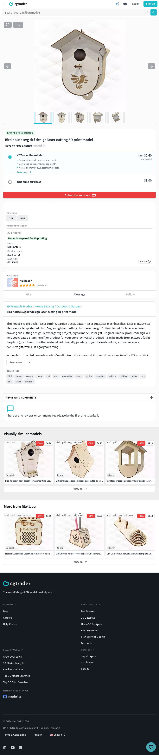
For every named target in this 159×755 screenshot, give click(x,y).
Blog (5, 611)
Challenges (87, 662)
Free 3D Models (90, 630)
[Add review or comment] (151, 397)
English (56, 735)
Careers (7, 617)
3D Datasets (88, 617)
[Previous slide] (7, 66)
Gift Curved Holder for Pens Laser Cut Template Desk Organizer (86, 553)
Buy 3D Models (89, 604)
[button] (146, 12)
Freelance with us (13, 669)
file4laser (26, 281)
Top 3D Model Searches (16, 676)
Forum (85, 669)
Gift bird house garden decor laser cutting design (80, 480)
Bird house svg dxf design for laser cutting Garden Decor (32, 480)
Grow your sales (12, 656)
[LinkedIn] (5, 748)
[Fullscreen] (8, 25)
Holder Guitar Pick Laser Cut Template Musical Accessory (33, 553)
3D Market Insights (13, 663)
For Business (88, 611)
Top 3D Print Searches (15, 682)
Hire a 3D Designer (91, 624)
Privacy (38, 734)
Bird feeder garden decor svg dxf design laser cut (130, 480)
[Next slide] (151, 66)
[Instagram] (21, 748)
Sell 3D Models (11, 649)
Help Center (10, 624)
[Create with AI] (117, 4)
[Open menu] (5, 4)
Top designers (89, 656)
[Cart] (125, 4)
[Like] (28, 206)
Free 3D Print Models (93, 637)
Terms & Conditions (14, 734)
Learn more (22, 171)
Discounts (86, 643)
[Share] (130, 206)
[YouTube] (13, 748)
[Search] (153, 12)
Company (8, 604)
